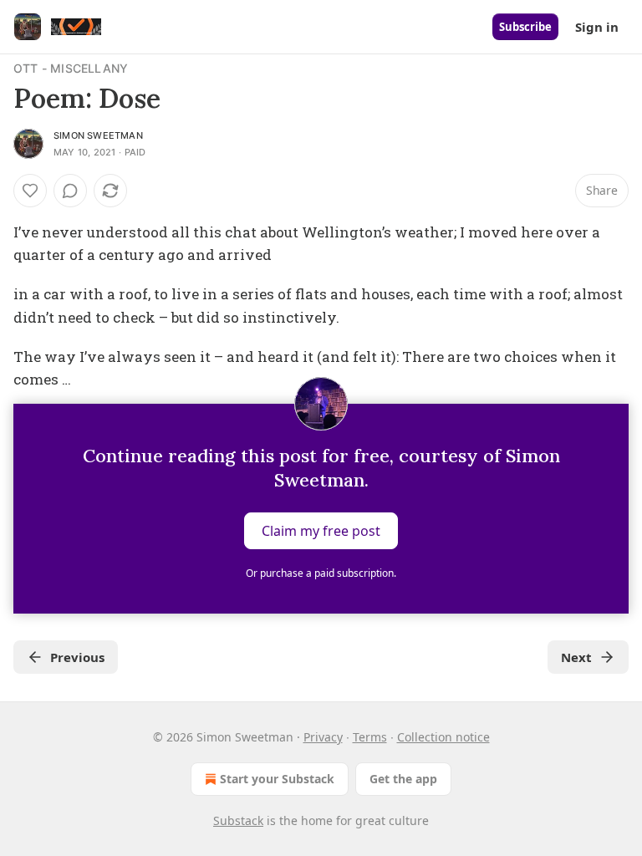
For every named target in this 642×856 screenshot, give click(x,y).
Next (576, 657)
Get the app (403, 779)
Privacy (323, 737)
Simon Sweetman (98, 135)
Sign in (597, 26)
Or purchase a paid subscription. (321, 573)
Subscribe (525, 26)
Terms (370, 737)
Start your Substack (277, 779)
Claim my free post (321, 531)
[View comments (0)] (70, 190)
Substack (238, 820)
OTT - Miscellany (70, 68)
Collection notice (443, 737)
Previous (77, 657)
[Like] (30, 190)
